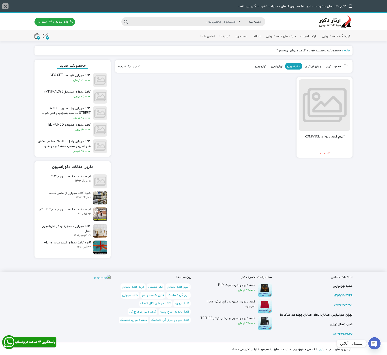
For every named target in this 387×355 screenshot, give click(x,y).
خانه (347, 50)
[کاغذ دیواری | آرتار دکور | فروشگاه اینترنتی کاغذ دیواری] (335, 21)
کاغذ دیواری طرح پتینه (174, 311)
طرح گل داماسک (178, 295)
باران (321, 349)
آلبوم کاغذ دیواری (178, 287)
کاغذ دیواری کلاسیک (133, 320)
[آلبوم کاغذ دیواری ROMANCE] (324, 105)
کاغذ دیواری (130, 295)
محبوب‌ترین (333, 66)
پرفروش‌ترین (313, 66)
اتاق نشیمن (155, 287)
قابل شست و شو (153, 295)
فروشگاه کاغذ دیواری (336, 36)
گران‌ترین (261, 66)
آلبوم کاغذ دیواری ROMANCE (324, 136)
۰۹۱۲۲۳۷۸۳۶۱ (343, 305)
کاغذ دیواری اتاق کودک (155, 303)
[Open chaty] (374, 343)
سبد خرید (241, 36)
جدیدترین (293, 66)
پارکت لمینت (308, 36)
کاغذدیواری (181, 303)
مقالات (256, 36)
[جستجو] (125, 21)
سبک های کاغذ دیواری (281, 36)
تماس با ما (207, 36)
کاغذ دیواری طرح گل (142, 311)
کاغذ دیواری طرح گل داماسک (170, 320)
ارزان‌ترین (277, 66)
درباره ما (224, 36)
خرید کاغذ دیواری (133, 287)
